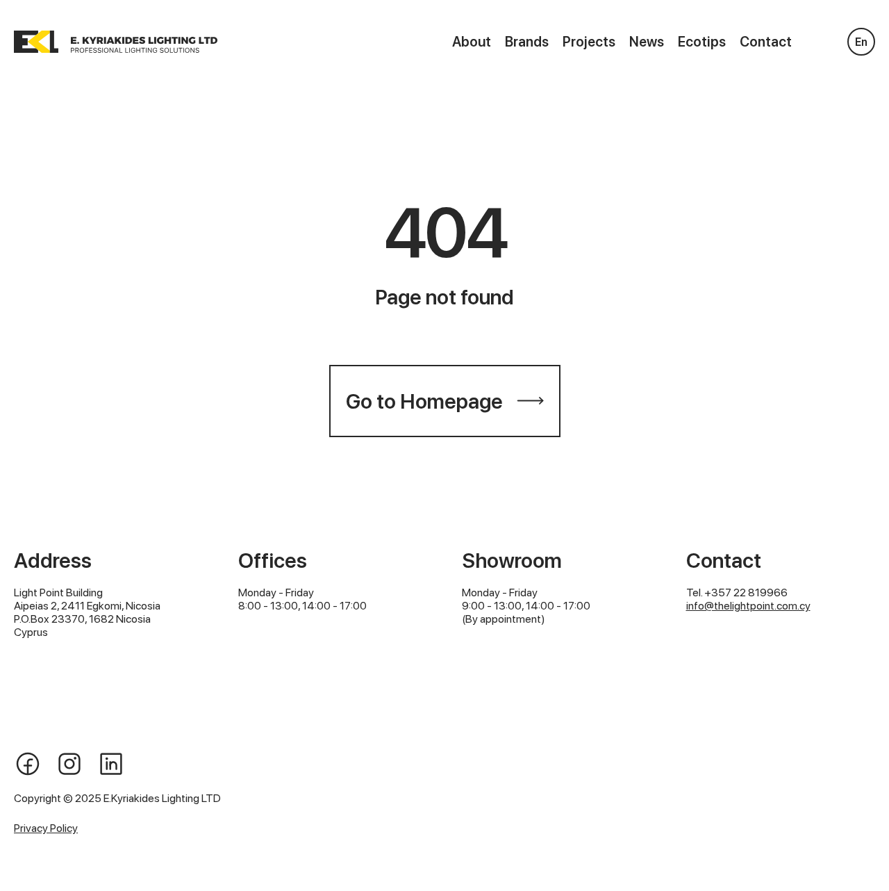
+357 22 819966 (746, 592)
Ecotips (702, 41)
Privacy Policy (46, 828)
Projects (589, 41)
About (471, 41)
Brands (527, 41)
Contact (766, 41)
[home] (115, 42)
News (646, 41)
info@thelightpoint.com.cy (748, 605)
